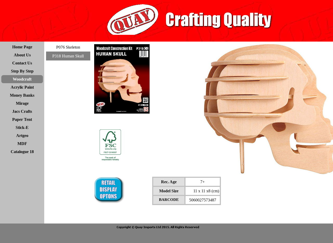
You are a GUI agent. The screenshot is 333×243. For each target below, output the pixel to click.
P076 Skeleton (68, 47)
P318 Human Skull (68, 56)
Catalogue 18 (22, 151)
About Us (22, 55)
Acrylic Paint (22, 87)
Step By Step (22, 71)
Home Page (22, 47)
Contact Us (22, 63)
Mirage (22, 103)
